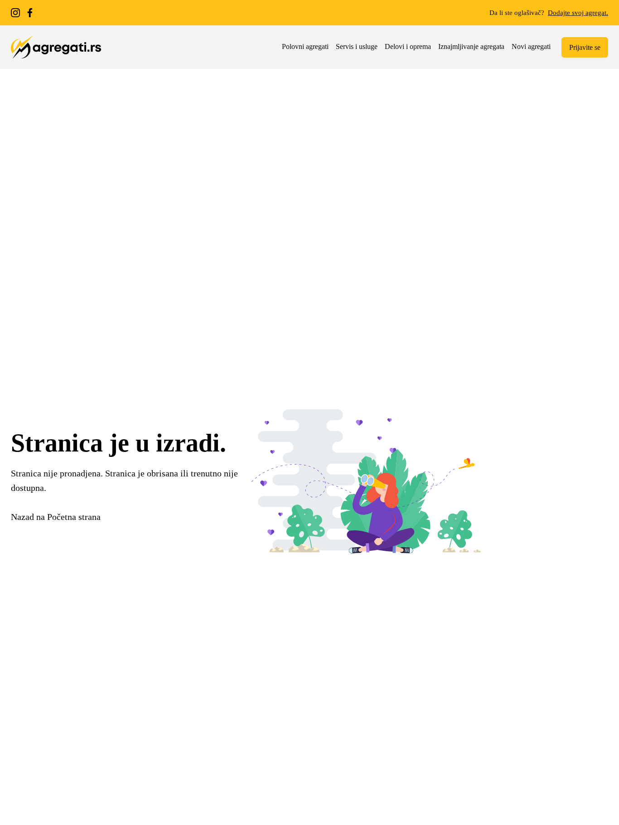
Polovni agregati (305, 46)
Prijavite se (584, 47)
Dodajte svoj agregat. (578, 12)
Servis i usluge (356, 46)
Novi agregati (531, 46)
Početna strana (74, 517)
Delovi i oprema (408, 46)
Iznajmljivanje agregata (471, 46)
